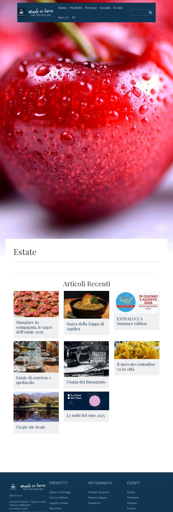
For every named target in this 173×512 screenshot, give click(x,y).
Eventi (118, 7)
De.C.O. (63, 17)
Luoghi (105, 7)
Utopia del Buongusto (86, 382)
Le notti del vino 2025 (86, 415)
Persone (91, 7)
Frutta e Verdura (58, 497)
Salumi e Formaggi (59, 492)
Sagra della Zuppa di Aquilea (85, 326)
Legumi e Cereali (58, 503)
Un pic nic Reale (30, 427)
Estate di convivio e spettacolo (33, 380)
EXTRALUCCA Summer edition (132, 321)
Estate (131, 492)
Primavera (133, 497)
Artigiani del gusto (98, 492)
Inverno (131, 508)
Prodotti (76, 7)
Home (62, 7)
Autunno (132, 503)
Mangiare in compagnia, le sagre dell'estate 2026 (34, 327)
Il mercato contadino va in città (136, 366)
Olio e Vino (55, 508)
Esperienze (94, 503)
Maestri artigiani (97, 497)
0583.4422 (24, 505)
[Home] (37, 12)
